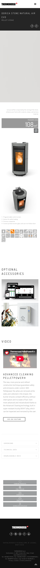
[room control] (20, 314)
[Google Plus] (36, 26)
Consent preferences (25, 560)
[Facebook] (32, 26)
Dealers (23, 543)
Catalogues (9, 543)
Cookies (16, 560)
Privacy (11, 560)
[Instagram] (15, 534)
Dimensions (8, 443)
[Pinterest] (20, 534)
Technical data (10, 450)
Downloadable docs (12, 456)
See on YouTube (14, 419)
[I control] (20, 291)
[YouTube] (28, 534)
